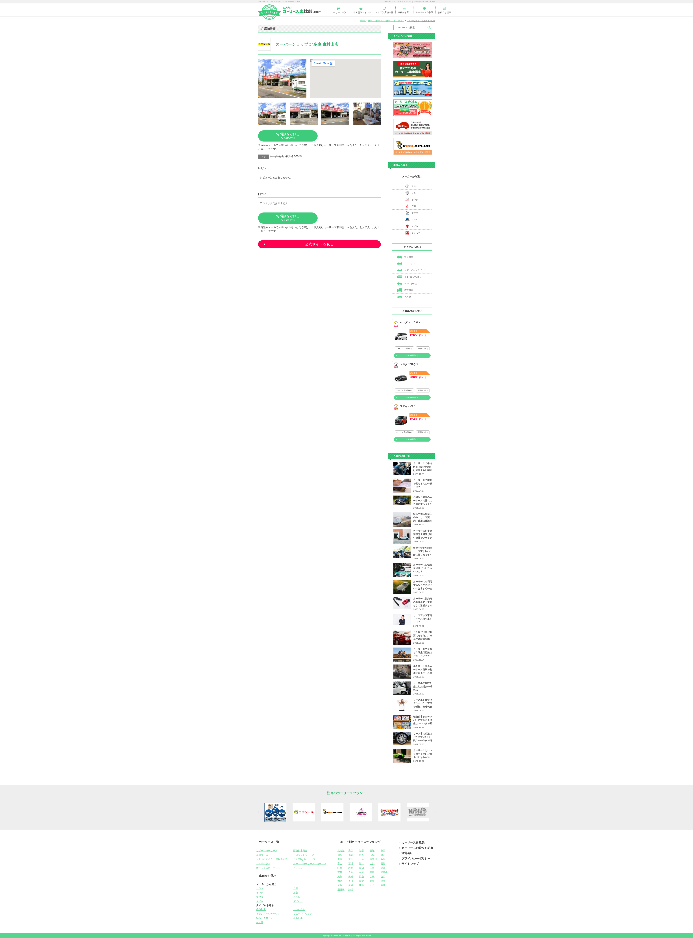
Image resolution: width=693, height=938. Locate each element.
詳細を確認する (412, 355)
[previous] (257, 812)
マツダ (414, 213)
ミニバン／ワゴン (413, 277)
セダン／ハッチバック (415, 270)
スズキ (414, 226)
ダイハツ (415, 233)
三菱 (413, 206)
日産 (413, 193)
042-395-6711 (290, 136)
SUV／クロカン (412, 283)
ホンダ (414, 199)
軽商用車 (408, 290)
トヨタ (414, 186)
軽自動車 (408, 257)
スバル (414, 219)
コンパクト (409, 263)
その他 (407, 297)
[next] (435, 812)
